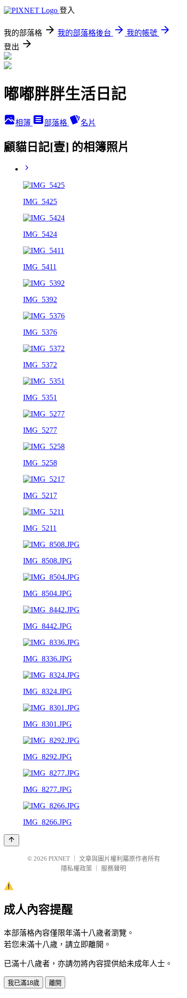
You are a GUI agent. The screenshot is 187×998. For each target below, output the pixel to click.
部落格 (56, 123)
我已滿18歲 (23, 982)
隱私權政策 (76, 868)
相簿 (24, 123)
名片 (88, 123)
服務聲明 (113, 868)
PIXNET (59, 858)
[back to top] (11, 840)
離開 (55, 982)
